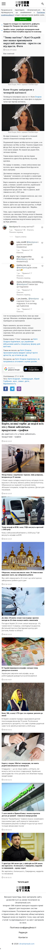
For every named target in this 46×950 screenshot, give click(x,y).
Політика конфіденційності (23, 927)
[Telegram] (12, 389)
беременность (9, 384)
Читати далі (23, 882)
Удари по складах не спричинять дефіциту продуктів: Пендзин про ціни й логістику (21, 25)
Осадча (38, 97)
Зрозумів (23, 19)
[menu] (4, 3)
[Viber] (19, 389)
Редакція (23, 932)
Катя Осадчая (14, 379)
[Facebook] (5, 389)
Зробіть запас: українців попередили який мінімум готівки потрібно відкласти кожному (22, 30)
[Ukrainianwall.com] (22, 3)
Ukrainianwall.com (26, 944)
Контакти (23, 937)
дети (27, 381)
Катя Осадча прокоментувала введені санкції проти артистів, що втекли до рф (20, 352)
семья (20, 381)
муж (15, 381)
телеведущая (27, 379)
